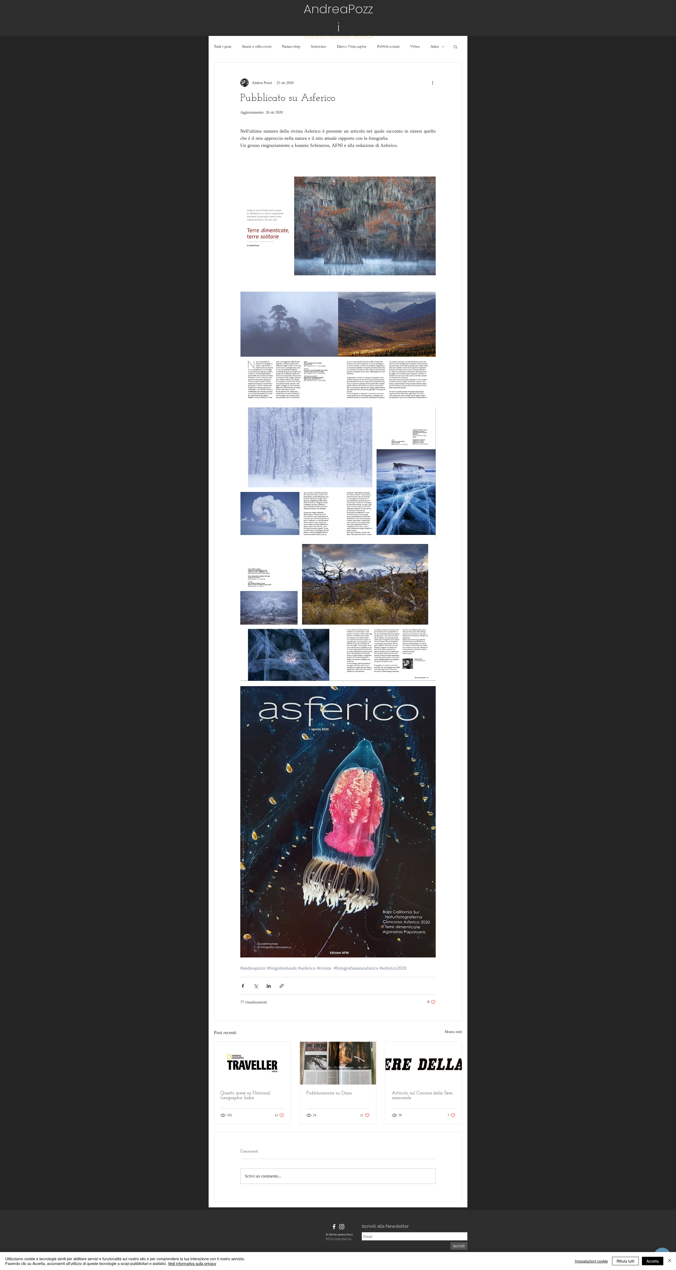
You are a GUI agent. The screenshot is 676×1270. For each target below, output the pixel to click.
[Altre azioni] (432, 83)
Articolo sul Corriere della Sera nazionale (422, 1095)
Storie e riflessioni (256, 46)
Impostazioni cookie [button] (591, 1261)
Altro (434, 46)
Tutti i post (222, 46)
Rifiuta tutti (625, 1261)
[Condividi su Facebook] (242, 985)
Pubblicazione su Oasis (329, 1093)
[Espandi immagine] (338, 218)
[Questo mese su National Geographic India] (252, 1063)
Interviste (318, 46)
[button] (455, 46)
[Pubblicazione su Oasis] (338, 1063)
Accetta (652, 1261)
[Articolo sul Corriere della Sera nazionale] (424, 1063)
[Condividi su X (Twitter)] (255, 985)
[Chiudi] (669, 1261)
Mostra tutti (453, 1032)
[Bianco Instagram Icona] (341, 1226)
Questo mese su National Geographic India (245, 1095)
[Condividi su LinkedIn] (268, 985)
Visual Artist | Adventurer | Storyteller (338, 37)
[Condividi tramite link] (281, 985)
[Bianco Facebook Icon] (334, 1226)
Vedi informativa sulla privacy (192, 1263)
